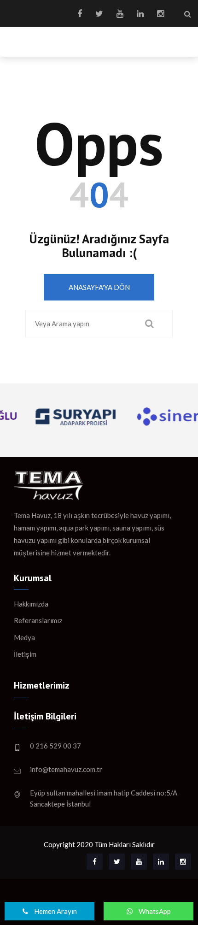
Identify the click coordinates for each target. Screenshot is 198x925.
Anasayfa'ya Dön (99, 287)
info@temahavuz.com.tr (66, 769)
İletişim (25, 654)
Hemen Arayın (55, 911)
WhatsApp (154, 911)
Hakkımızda (31, 604)
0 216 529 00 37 (55, 746)
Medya (24, 637)
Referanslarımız (38, 620)
